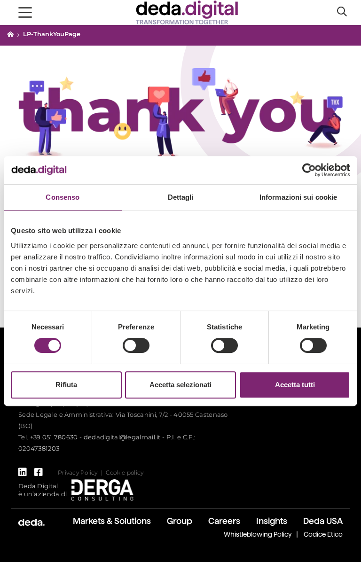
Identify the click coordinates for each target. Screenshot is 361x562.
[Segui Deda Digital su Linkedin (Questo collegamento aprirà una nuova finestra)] (22, 472)
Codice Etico (323, 534)
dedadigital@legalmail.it (122, 437)
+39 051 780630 (54, 437)
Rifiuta (66, 385)
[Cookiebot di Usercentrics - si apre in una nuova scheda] (309, 170)
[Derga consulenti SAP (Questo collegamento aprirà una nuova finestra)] (102, 489)
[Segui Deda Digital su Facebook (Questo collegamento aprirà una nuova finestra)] (38, 472)
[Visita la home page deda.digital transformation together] (187, 11)
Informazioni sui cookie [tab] (298, 197)
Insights (271, 520)
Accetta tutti (295, 385)
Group (179, 520)
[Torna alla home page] (10, 34)
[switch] (136, 345)
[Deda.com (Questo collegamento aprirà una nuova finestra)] (31, 521)
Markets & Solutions (112, 520)
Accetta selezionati (180, 385)
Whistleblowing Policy (258, 534)
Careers (224, 520)
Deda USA (323, 520)
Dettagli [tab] (181, 197)
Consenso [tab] (62, 197)
